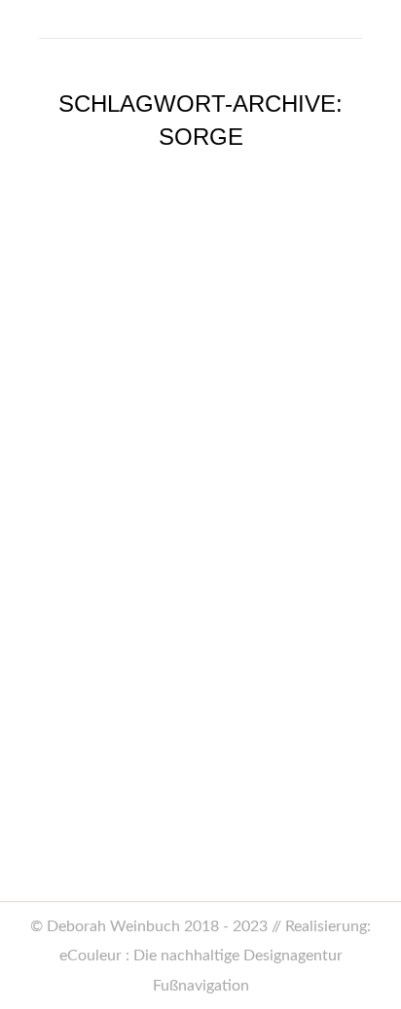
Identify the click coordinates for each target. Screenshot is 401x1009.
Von (217, 688)
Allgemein (87, 688)
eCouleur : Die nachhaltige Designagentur (201, 955)
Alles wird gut (124, 646)
